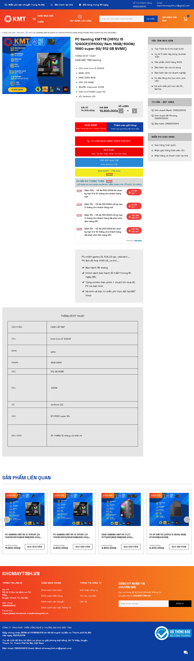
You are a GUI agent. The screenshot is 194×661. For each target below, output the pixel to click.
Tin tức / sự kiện (88, 595)
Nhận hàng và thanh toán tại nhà (171, 155)
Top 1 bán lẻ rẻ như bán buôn (169, 48)
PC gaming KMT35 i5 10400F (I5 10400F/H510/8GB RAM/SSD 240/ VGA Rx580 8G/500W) (22, 536)
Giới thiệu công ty (89, 590)
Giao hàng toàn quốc (165, 145)
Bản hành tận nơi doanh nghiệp (170, 72)
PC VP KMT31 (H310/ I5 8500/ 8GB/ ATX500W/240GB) (167, 536)
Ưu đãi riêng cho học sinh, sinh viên (170, 79)
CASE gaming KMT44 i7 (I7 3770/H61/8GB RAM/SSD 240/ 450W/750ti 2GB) (116, 536)
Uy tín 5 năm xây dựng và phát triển (170, 55)
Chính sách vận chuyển (52, 601)
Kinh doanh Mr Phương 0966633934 (166, 117)
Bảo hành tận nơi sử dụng (168, 67)
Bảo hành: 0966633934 (167, 123)
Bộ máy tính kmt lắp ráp (20, 32)
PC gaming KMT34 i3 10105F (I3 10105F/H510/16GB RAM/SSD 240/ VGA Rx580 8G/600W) (70, 536)
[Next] (187, 519)
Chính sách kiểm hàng (52, 595)
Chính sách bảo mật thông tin (56, 607)
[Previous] (7, 519)
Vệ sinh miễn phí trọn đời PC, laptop (169, 87)
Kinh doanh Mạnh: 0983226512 (170, 110)
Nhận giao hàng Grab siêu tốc (170, 150)
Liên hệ (83, 601)
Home (5, 32)
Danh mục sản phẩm (45, 18)
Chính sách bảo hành (51, 590)
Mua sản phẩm (125, 127)
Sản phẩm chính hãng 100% (168, 62)
